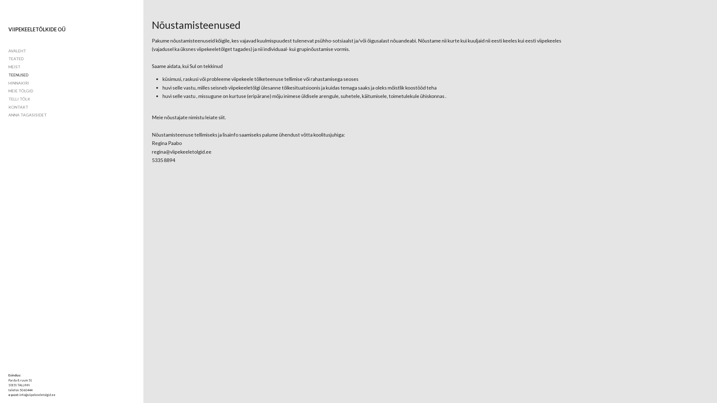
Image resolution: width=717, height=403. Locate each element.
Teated (16, 58)
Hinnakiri (18, 83)
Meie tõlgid (20, 90)
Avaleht (17, 50)
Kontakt (18, 107)
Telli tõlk (19, 99)
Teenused (18, 74)
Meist (14, 66)
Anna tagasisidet (27, 115)
